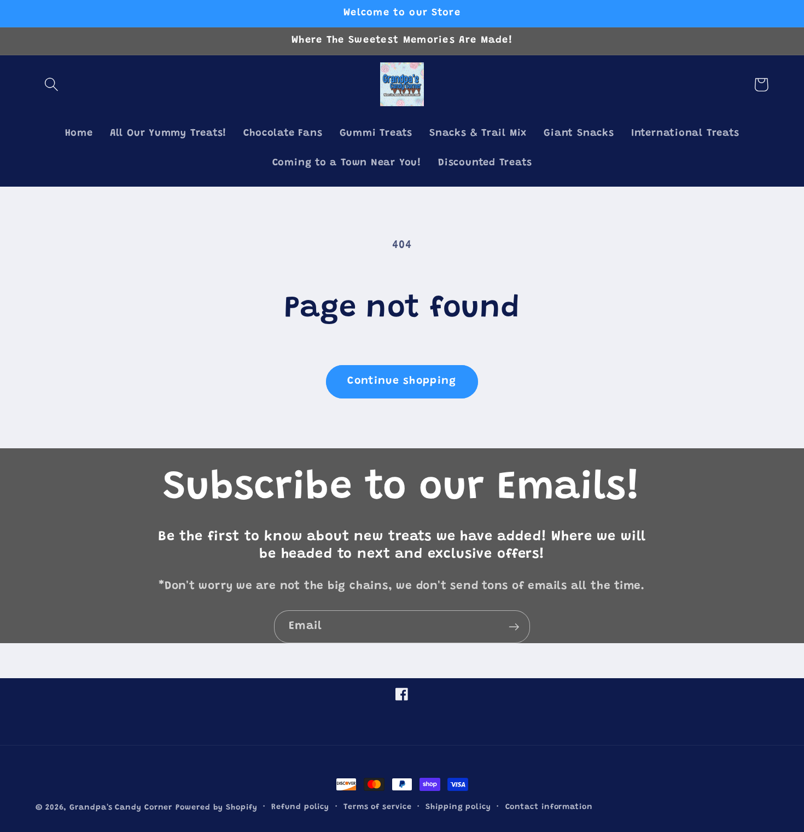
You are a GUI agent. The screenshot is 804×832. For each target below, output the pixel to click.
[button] (51, 84)
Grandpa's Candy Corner (120, 808)
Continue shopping (401, 381)
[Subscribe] (513, 627)
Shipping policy (458, 807)
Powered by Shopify (216, 808)
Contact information (549, 807)
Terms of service (377, 807)
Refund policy (300, 807)
